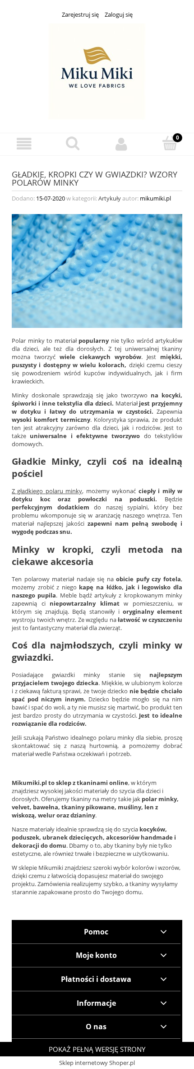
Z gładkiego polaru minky (47, 491)
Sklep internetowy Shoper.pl (97, 1063)
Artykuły (109, 198)
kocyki (171, 395)
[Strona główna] (97, 70)
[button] (24, 143)
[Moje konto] (121, 143)
